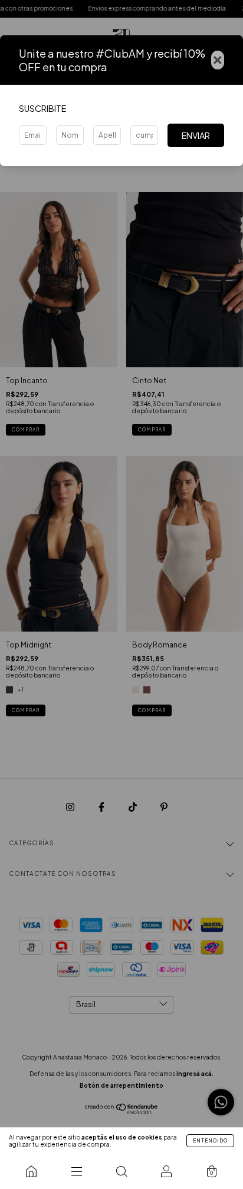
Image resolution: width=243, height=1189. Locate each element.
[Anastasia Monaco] (31, 1171)
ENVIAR (196, 135)
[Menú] (76, 1171)
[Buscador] (121, 1171)
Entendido (210, 1141)
